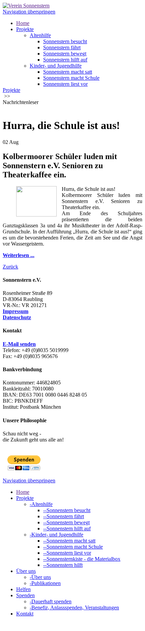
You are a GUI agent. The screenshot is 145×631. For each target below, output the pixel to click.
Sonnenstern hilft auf (65, 59)
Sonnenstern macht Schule (71, 78)
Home (22, 23)
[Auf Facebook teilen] (5, 109)
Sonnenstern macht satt (67, 72)
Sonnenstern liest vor (65, 84)
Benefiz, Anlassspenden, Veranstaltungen (74, 607)
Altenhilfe (40, 35)
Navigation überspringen (29, 12)
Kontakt (24, 613)
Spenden (25, 595)
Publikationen (45, 583)
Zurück (10, 267)
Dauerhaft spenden (50, 601)
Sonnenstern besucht (65, 41)
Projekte (25, 29)
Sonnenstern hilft (63, 565)
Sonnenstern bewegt (64, 53)
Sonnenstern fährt (62, 47)
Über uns (26, 571)
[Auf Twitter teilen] (12, 109)
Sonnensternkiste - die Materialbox (81, 559)
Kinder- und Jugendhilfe (56, 66)
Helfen (23, 589)
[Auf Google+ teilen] (19, 109)
